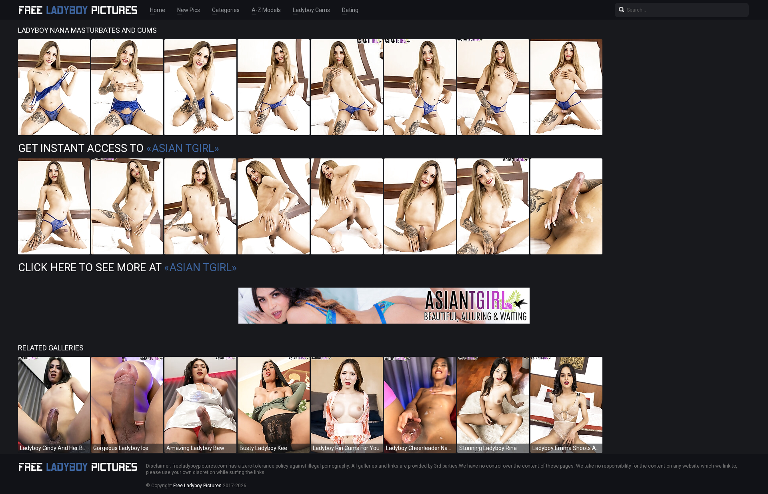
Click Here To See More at (127, 267)
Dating (350, 10)
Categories (226, 10)
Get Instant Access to (118, 148)
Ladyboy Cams (311, 10)
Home (157, 10)
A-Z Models (266, 10)
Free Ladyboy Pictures (197, 485)
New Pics (188, 10)
